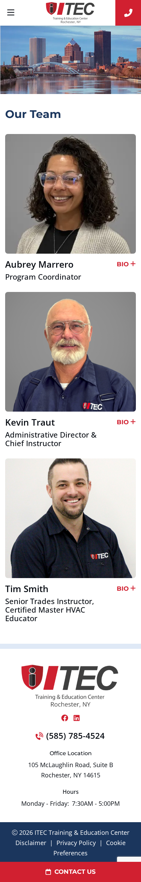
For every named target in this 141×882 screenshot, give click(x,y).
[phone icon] (128, 13)
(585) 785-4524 (75, 735)
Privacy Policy (76, 843)
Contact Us (74, 872)
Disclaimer (30, 843)
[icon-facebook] (64, 718)
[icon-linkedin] (77, 718)
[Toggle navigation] (10, 12)
